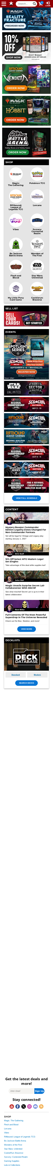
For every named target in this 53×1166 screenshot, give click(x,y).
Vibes (16, 229)
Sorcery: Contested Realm (37, 231)
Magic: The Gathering (16, 184)
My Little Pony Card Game (16, 298)
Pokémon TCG (37, 183)
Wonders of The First (37, 254)
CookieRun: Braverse (13, 1153)
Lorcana (37, 205)
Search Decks (26, 683)
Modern (37, 675)
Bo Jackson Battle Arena (16, 254)
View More (26, 629)
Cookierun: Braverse (37, 298)
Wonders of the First (13, 1145)
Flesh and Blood (16, 276)
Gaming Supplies (11, 1161)
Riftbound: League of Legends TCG (16, 207)
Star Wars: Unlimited (37, 276)
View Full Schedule (26, 498)
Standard (15, 675)
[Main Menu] (4, 4)
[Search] (34, 4)
